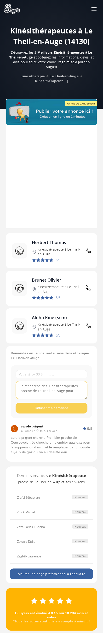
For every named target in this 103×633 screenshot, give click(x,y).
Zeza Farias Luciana (31, 527)
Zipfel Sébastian (28, 497)
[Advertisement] (51, 176)
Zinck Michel (26, 512)
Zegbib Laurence (29, 556)
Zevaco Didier (27, 541)
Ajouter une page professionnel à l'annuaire (51, 574)
